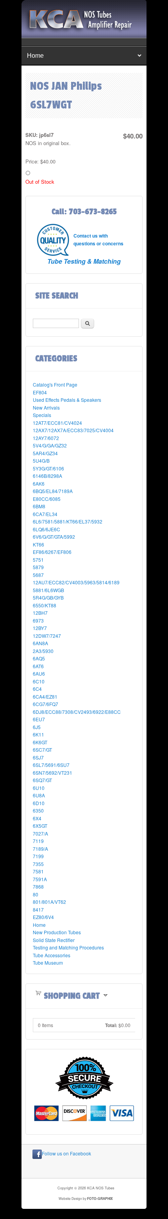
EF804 (40, 392)
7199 (38, 856)
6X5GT (40, 825)
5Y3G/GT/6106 (48, 468)
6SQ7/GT (42, 780)
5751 (38, 559)
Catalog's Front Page (55, 384)
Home (39, 924)
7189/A (40, 848)
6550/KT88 (44, 605)
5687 (38, 574)
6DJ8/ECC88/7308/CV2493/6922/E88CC (77, 711)
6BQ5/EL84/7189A (53, 491)
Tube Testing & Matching (84, 261)
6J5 (37, 727)
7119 (38, 841)
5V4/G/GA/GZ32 (50, 445)
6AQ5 (39, 658)
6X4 (37, 818)
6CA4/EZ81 (45, 696)
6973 (38, 620)
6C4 (37, 688)
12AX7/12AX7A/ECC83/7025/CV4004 (73, 430)
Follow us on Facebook (66, 1153)
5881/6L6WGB (48, 590)
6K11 (38, 734)
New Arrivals (46, 407)
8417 (38, 909)
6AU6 (39, 673)
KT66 (38, 544)
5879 (38, 567)
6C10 (39, 681)
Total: (111, 1025)
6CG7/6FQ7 (45, 704)
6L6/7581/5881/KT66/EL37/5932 (67, 521)
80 (35, 894)
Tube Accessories (51, 955)
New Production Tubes (57, 932)
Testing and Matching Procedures (68, 947)
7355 (38, 864)
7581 (38, 871)
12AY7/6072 (46, 438)
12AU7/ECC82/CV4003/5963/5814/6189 (76, 582)
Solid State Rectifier (54, 940)
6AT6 (38, 666)
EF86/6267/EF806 (52, 551)
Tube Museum (48, 962)
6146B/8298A (47, 475)
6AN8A (40, 643)
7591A (40, 879)
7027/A (40, 833)
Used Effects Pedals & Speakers (67, 399)
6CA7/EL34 (45, 514)
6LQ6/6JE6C (46, 529)
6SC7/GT (42, 749)
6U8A (39, 795)
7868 (38, 886)
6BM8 (39, 506)
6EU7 (39, 719)
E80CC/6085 (47, 498)
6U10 (39, 787)
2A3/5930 (43, 651)
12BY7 (40, 628)
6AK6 (39, 483)
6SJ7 (38, 757)
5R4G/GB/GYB (48, 597)
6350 (38, 810)
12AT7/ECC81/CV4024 (57, 422)
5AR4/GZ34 (45, 453)
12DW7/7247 (47, 635)
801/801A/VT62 (49, 901)
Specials (42, 415)
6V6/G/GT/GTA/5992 (54, 536)
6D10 (39, 803)
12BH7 (40, 612)
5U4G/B (41, 460)
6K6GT (40, 742)
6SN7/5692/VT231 (52, 772)
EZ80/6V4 (43, 917)
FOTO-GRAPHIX (100, 1198)
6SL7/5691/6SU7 (51, 764)
